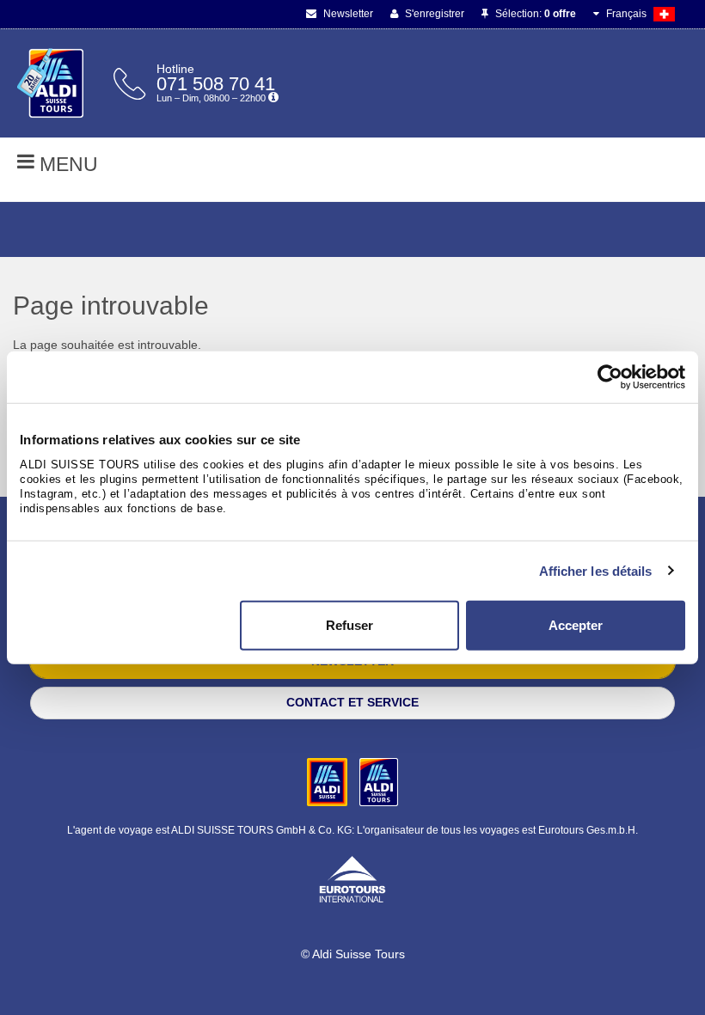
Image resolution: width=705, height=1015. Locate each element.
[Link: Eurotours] (352, 878)
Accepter (576, 625)
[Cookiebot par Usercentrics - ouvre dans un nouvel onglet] (610, 376)
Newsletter (347, 14)
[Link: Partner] (329, 781)
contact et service (352, 702)
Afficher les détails (596, 570)
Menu (66, 164)
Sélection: (534, 14)
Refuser (349, 625)
